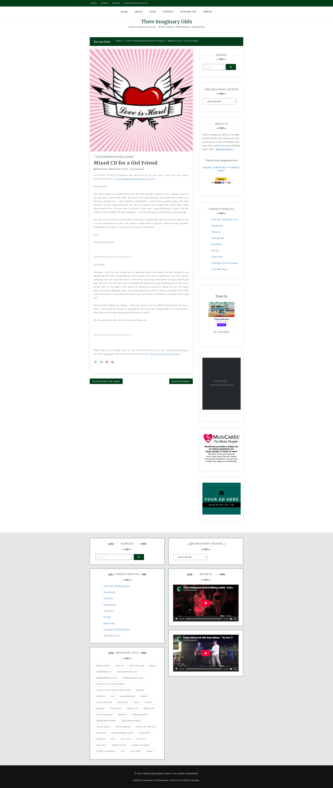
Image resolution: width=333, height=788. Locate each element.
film (136, 702)
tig (123, 751)
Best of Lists (137, 666)
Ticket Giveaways (106, 751)
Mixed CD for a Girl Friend (125, 163)
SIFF (113, 739)
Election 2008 (104, 702)
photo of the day (145, 727)
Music (139, 12)
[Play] (176, 619)
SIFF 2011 (141, 739)
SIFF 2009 (126, 739)
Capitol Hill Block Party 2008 (113, 690)
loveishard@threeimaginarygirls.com (135, 179)
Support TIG (189, 12)
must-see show (105, 715)
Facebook (217, 225)
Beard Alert (103, 666)
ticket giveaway (140, 745)
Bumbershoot (104, 672)
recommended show (122, 733)
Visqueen (108, 354)
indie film (132, 708)
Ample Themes (191, 780)
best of (120, 666)
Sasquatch (145, 733)
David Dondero (181, 381)
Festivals (123, 702)
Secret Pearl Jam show (106, 381)
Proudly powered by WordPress (151, 780)
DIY (112, 696)
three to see (119, 745)
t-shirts (233, 167)
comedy (140, 690)
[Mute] (231, 619)
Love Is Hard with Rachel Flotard (114, 157)
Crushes (101, 696)
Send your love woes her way (164, 354)
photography (122, 727)
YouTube (217, 244)
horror (101, 708)
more (221, 170)
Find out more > (225, 149)
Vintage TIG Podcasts (225, 263)
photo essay (103, 727)
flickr (148, 702)
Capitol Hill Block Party (111, 684)
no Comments (137, 169)
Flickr (215, 250)
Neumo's (122, 715)
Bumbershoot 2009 (133, 678)
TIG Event (135, 751)
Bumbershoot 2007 (127, 672)
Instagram (218, 238)
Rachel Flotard (101, 169)
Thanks (116, 3)
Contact (168, 12)
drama (144, 696)
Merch (208, 12)
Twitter (216, 232)
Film (153, 12)
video (150, 751)
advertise (220, 167)
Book (152, 666)
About (93, 3)
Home (124, 12)
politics (101, 733)
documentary (127, 696)
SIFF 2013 (101, 745)
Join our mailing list (136, 3)
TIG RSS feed (219, 269)
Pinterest (217, 257)
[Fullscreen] (235, 619)
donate (207, 167)
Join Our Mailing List (225, 219)
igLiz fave (115, 708)
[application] (206, 603)
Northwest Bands (106, 721)
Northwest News (131, 721)
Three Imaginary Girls (166, 22)
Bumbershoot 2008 (107, 678)
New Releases (140, 715)
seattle (101, 739)
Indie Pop (149, 708)
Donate (105, 3)
